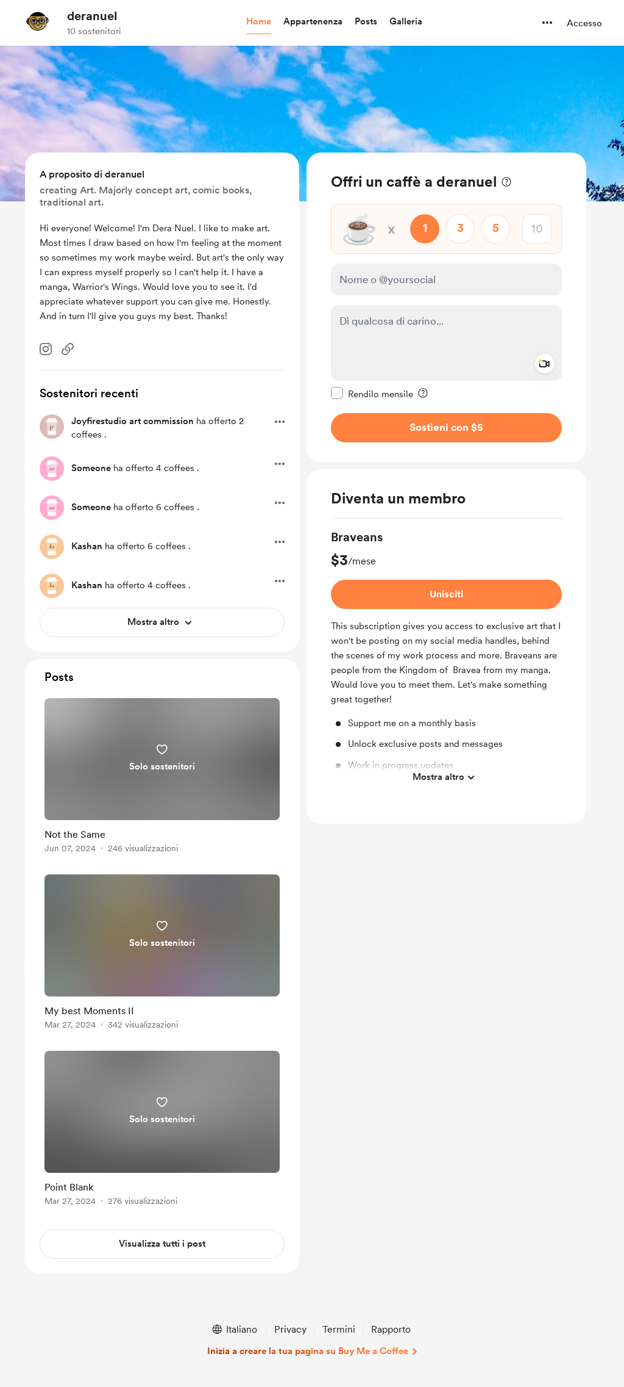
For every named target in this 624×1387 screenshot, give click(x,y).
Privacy (290, 1329)
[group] (446, 659)
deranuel (92, 16)
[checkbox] (372, 394)
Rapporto (391, 1329)
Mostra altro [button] (438, 776)
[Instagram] (46, 349)
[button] (259, 22)
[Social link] (68, 349)
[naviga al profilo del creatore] (37, 22)
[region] (446, 307)
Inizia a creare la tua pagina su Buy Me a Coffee (307, 1351)
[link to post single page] (162, 777)
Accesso (584, 23)
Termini (338, 1329)
